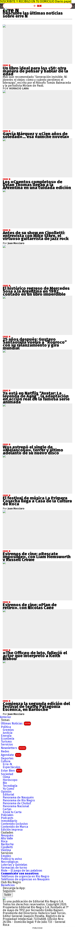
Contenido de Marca (14, 826)
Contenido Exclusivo (14, 823)
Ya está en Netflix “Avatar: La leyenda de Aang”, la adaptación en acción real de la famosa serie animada (36, 398)
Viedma (6, 850)
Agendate (10, 755)
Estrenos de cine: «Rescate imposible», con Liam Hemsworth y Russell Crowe (37, 556)
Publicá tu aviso (11, 858)
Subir (7, 894)
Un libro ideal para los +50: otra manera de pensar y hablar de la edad (35, 71)
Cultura (5, 761)
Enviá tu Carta (12, 812)
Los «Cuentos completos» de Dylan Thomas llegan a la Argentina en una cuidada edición (37, 184)
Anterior (5, 717)
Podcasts (7, 818)
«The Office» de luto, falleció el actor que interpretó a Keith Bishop (35, 655)
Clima (6, 777)
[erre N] (6, 9)
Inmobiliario (9, 820)
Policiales (7, 815)
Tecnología (10, 785)
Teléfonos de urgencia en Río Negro (25, 876)
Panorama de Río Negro (19, 800)
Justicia (7, 732)
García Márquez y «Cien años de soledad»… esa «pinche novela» (36, 135)
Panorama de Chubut (17, 803)
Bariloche (7, 844)
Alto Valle (7, 838)
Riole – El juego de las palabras (21, 870)
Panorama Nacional (16, 806)
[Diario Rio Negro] (4, 898)
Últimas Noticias (15, 723)
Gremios (8, 729)
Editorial (8, 794)
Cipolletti (7, 847)
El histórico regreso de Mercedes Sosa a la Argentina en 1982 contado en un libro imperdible (36, 291)
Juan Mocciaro (16, 243)
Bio (5, 782)
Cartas (7, 809)
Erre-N (7, 764)
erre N (6, 65)
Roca (4, 841)
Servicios (7, 744)
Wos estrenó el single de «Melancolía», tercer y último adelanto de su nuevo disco (33, 450)
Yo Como (8, 788)
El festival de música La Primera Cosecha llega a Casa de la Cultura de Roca (37, 501)
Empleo (6, 856)
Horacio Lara (19, 88)
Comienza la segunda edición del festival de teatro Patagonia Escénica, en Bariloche (36, 706)
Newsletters (13, 748)
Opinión (6, 791)
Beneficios (8, 885)
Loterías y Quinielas (14, 864)
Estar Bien (11, 770)
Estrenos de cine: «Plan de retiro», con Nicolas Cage (30, 606)
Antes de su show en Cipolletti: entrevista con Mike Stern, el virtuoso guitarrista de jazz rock (36, 235)
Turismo (6, 741)
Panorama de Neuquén (18, 797)
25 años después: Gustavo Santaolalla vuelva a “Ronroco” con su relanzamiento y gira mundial (35, 344)
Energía (6, 735)
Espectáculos (11, 767)
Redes (5, 751)
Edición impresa (12, 829)
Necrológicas (9, 861)
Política (6, 727)
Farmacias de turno (14, 867)
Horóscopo (10, 780)
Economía (7, 738)
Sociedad (7, 774)
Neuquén (7, 835)
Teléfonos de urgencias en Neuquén (25, 879)
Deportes (7, 758)
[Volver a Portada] (37, 6)
